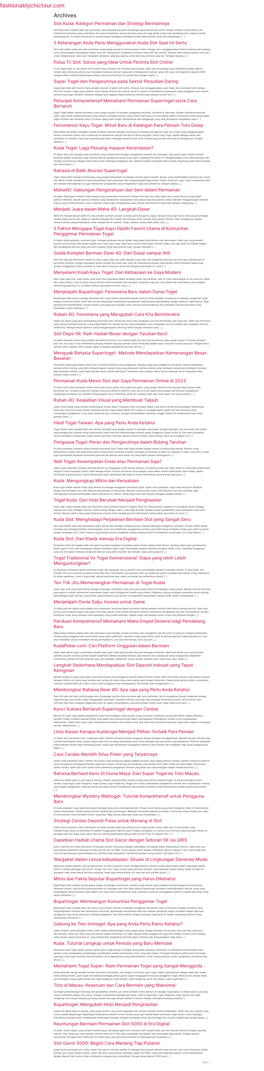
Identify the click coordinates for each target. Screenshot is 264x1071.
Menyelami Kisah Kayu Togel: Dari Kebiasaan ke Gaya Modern (117, 272)
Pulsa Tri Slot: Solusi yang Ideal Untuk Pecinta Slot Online (113, 62)
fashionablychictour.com (32, 5)
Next (206, 1062)
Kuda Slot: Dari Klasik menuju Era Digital (95, 538)
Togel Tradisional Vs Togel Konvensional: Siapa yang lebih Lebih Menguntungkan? (120, 560)
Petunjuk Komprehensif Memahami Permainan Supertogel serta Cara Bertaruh (125, 103)
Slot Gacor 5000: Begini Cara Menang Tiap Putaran (107, 1043)
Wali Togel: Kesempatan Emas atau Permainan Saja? (108, 461)
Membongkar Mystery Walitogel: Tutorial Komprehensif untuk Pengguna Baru (129, 798)
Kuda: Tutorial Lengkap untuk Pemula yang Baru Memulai (113, 943)
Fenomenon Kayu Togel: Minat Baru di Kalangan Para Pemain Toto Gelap (128, 125)
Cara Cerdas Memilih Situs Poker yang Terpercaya (105, 754)
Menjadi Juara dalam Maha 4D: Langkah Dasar (102, 209)
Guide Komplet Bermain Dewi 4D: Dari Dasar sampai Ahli (112, 253)
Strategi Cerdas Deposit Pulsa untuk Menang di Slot (108, 820)
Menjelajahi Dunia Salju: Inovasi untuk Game (99, 601)
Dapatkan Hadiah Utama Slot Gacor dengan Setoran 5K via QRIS (120, 840)
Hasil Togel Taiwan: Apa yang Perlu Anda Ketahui (104, 422)
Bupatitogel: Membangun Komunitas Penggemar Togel (110, 901)
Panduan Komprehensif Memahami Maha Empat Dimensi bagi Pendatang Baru (129, 623)
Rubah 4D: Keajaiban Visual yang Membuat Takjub (106, 400)
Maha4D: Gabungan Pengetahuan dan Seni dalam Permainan (117, 190)
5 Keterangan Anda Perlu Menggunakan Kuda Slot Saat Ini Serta (120, 42)
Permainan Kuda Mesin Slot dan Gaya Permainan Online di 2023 (120, 380)
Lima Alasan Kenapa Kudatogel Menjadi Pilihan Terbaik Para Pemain (124, 731)
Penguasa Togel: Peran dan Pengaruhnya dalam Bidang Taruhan (120, 442)
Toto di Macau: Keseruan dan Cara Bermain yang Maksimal (114, 985)
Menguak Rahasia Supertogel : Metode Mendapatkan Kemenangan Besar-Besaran (131, 355)
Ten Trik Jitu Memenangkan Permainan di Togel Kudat (110, 582)
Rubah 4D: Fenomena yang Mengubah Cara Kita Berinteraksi (117, 314)
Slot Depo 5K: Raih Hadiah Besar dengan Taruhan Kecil (110, 333)
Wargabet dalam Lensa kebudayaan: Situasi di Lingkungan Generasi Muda (130, 859)
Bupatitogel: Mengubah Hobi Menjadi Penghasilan (106, 1004)
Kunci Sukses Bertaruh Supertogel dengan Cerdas (106, 709)
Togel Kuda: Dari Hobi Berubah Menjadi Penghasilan (107, 500)
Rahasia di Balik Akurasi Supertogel (90, 170)
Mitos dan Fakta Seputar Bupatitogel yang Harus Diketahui (115, 878)
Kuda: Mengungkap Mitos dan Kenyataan (96, 480)
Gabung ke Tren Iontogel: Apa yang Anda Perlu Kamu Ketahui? (118, 924)
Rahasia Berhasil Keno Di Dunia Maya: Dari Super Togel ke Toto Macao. (127, 773)
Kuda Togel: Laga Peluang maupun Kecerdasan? (103, 148)
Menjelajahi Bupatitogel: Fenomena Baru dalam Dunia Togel (115, 291)
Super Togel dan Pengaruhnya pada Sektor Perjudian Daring (116, 81)
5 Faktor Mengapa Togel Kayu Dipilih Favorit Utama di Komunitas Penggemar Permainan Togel (121, 231)
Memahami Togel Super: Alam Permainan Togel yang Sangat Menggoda (128, 965)
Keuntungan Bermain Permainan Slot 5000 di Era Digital (112, 1023)
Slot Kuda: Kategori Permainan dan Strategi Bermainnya (111, 23)
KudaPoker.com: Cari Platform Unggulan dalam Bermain (111, 645)
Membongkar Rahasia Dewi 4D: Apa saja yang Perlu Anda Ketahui (122, 689)
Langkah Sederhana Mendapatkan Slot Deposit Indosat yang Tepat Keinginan (123, 667)
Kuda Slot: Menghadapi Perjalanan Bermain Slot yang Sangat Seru (122, 519)
